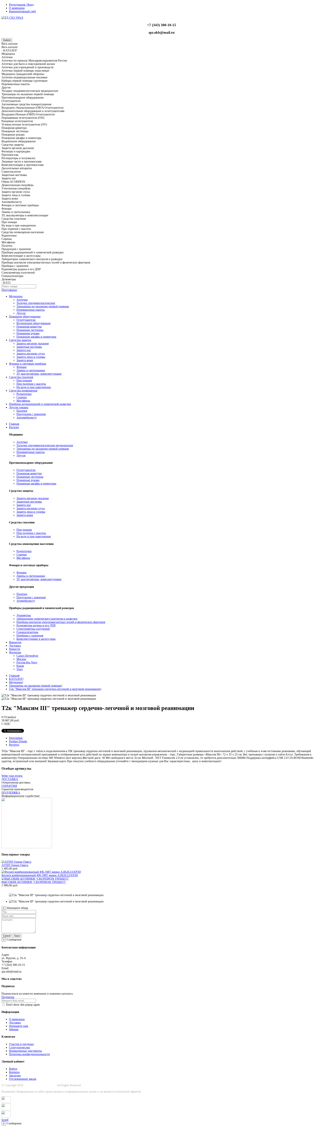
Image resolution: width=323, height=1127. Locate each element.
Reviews (14, 744)
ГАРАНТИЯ (9, 785)
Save (17, 935)
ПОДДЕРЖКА (10, 792)
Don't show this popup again (22, 1004)
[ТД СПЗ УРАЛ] (12, 17)
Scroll (4, 1119)
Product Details (18, 741)
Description (16, 738)
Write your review (12, 775)
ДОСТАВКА (9, 779)
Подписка (7, 997)
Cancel (6, 935)
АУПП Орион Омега (14, 865)
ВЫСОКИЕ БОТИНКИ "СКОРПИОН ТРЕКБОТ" (33, 882)
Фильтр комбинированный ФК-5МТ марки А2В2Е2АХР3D (39, 875)
